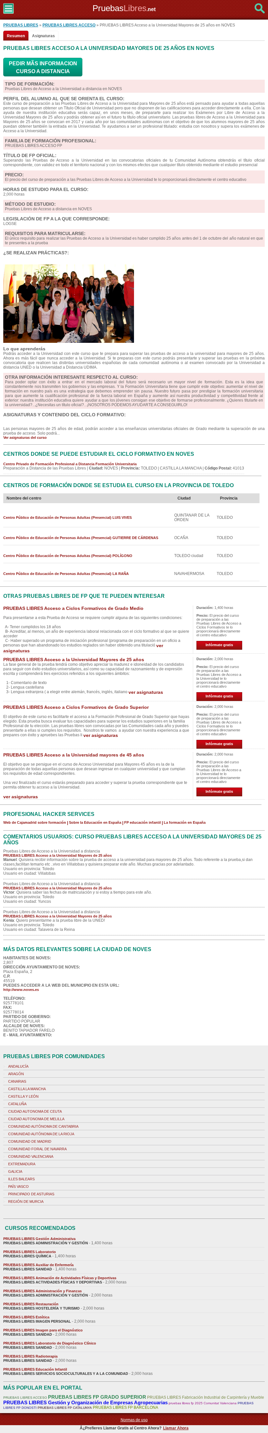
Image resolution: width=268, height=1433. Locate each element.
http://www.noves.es (21, 990)
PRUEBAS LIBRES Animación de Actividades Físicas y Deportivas (59, 1278)
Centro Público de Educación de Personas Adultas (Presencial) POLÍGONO (67, 556)
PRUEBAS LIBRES (20, 25)
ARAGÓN (16, 1074)
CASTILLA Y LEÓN (23, 1096)
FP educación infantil (142, 822)
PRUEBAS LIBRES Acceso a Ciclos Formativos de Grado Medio (73, 608)
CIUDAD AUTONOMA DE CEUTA (35, 1111)
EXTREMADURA (21, 1164)
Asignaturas (43, 36)
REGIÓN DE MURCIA (25, 1201)
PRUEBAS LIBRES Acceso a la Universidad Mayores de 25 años (73, 659)
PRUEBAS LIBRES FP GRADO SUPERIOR (97, 1397)
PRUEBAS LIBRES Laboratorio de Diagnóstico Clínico (49, 1343)
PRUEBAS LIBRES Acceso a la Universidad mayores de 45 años (73, 754)
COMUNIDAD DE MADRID (29, 1141)
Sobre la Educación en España (95, 822)
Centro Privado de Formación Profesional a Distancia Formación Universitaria (70, 464)
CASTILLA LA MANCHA (27, 1089)
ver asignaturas (145, 692)
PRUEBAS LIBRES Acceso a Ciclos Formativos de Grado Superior (76, 707)
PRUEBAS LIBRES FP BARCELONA (125, 1407)
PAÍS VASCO (18, 1186)
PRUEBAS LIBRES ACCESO (68, 25)
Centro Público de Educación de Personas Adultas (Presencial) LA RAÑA (66, 574)
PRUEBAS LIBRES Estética (26, 1317)
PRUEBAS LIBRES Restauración (31, 1304)
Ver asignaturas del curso (25, 437)
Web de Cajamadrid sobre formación (34, 822)
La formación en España (185, 822)
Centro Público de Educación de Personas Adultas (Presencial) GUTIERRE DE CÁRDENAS (80, 538)
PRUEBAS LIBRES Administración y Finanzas (42, 1291)
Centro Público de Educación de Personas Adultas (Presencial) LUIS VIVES (67, 517)
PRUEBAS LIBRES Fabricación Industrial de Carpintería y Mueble (205, 1397)
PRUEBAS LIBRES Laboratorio (29, 1252)
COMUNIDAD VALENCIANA (30, 1156)
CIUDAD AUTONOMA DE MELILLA (36, 1119)
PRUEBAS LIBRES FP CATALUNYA (65, 1407)
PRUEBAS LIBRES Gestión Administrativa (39, 1239)
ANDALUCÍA (18, 1066)
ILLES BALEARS (21, 1179)
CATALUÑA (17, 1104)
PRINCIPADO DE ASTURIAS (31, 1194)
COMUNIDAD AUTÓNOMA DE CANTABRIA (43, 1126)
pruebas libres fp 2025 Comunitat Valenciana (203, 1403)
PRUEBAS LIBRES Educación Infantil (35, 1369)
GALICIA (15, 1171)
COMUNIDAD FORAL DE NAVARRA (37, 1149)
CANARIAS (17, 1081)
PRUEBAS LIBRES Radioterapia (30, 1356)
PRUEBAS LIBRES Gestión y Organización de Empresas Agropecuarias (85, 1402)
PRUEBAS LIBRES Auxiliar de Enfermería (38, 1265)
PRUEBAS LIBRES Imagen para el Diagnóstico (43, 1330)
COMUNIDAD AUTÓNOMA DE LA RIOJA (41, 1134)
